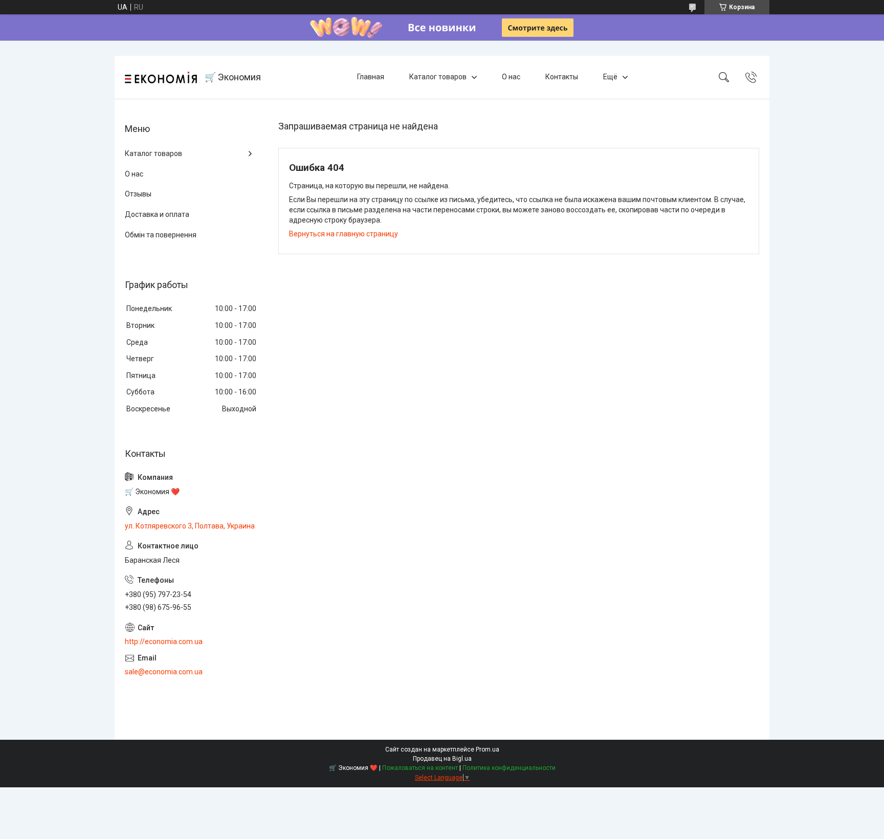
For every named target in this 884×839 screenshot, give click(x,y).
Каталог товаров (438, 77)
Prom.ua (487, 749)
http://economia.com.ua (164, 641)
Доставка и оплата (157, 214)
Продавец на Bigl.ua (442, 758)
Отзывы (138, 194)
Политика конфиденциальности (509, 767)
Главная (370, 77)
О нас (511, 77)
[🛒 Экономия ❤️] (161, 77)
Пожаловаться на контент (420, 767)
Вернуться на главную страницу (343, 234)
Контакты (561, 77)
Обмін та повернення (160, 235)
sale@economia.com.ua (164, 672)
